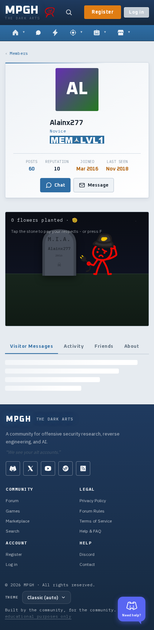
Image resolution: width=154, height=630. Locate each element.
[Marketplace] (123, 33)
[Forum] (18, 33)
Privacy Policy (93, 500)
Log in (136, 12)
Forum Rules (92, 511)
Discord (87, 554)
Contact (87, 564)
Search (12, 531)
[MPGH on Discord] (13, 468)
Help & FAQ (90, 531)
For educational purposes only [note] (66, 613)
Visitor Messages (31, 346)
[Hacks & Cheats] (76, 33)
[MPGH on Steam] (65, 468)
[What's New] (55, 33)
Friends (104, 346)
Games (13, 511)
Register (103, 12)
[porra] (50, 12)
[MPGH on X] (30, 468)
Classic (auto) (42, 597)
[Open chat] (38, 33)
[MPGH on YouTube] (48, 468)
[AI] (99, 33)
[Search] (68, 12)
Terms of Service (96, 521)
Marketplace (17, 521)
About (131, 346)
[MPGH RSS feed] (83, 468)
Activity (74, 346)
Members (19, 53)
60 (31, 169)
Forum (12, 500)
